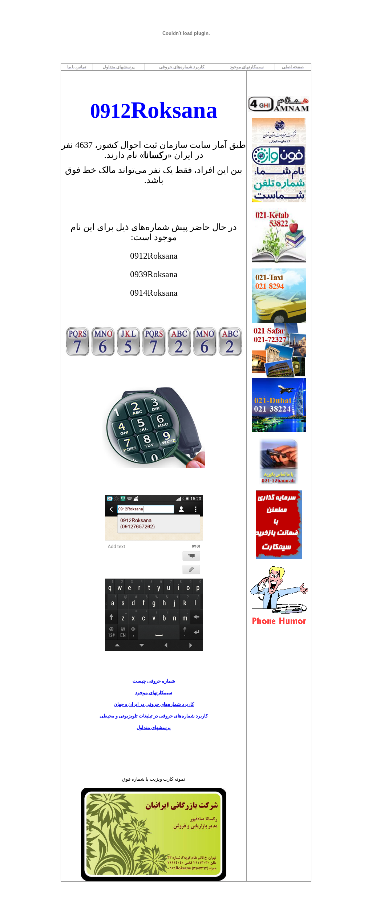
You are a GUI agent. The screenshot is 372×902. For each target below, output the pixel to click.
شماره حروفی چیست (154, 681)
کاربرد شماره (181, 704)
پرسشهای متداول (154, 727)
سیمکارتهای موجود (153, 692)
